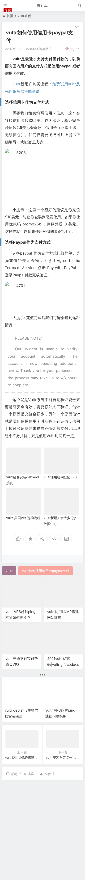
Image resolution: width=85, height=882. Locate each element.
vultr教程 (24, 16)
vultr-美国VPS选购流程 (23, 518)
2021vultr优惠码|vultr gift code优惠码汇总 (63, 664)
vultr (17, 84)
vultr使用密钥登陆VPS (60, 477)
